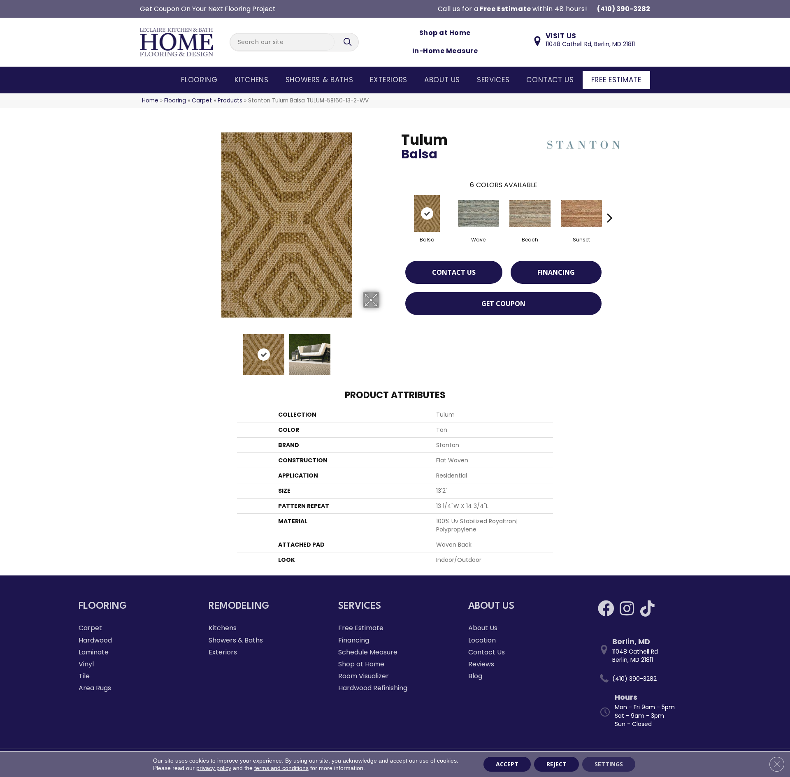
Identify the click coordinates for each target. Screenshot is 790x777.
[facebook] (606, 608)
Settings (609, 764)
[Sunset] (581, 213)
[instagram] (627, 608)
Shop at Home (445, 32)
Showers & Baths (319, 80)
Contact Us (550, 80)
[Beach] (530, 213)
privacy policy (213, 768)
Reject (556, 764)
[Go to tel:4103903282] (654, 678)
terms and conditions (281, 768)
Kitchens (252, 80)
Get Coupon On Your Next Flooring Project (208, 9)
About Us (442, 80)
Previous (188, 350)
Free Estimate (616, 80)
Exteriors (388, 80)
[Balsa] (427, 213)
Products (230, 100)
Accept (507, 764)
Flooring (199, 80)
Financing (556, 272)
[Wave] (478, 213)
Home (150, 100)
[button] (348, 42)
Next (385, 350)
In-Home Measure (445, 51)
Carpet (202, 100)
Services (493, 80)
